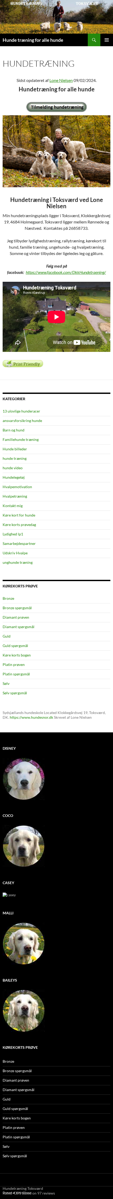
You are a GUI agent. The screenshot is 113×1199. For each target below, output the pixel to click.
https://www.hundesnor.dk (31, 717)
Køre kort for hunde (19, 515)
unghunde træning (18, 562)
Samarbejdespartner (19, 543)
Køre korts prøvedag (19, 524)
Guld (7, 636)
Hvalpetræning (15, 496)
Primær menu (106, 40)
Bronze (8, 598)
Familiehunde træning (21, 439)
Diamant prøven (16, 617)
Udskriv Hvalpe (15, 553)
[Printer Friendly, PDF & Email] (23, 363)
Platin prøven (14, 664)
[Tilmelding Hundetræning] (56, 107)
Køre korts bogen (17, 655)
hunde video (13, 468)
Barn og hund (13, 430)
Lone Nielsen (61, 80)
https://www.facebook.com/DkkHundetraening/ (66, 272)
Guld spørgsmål (15, 645)
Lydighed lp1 (13, 534)
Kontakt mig (13, 505)
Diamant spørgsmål (18, 626)
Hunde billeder (15, 449)
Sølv (6, 683)
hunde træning (15, 458)
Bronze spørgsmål (17, 608)
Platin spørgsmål (16, 674)
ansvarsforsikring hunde (22, 420)
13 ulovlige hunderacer (21, 411)
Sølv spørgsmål (15, 693)
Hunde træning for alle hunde (33, 40)
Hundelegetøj (14, 477)
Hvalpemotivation (17, 486)
